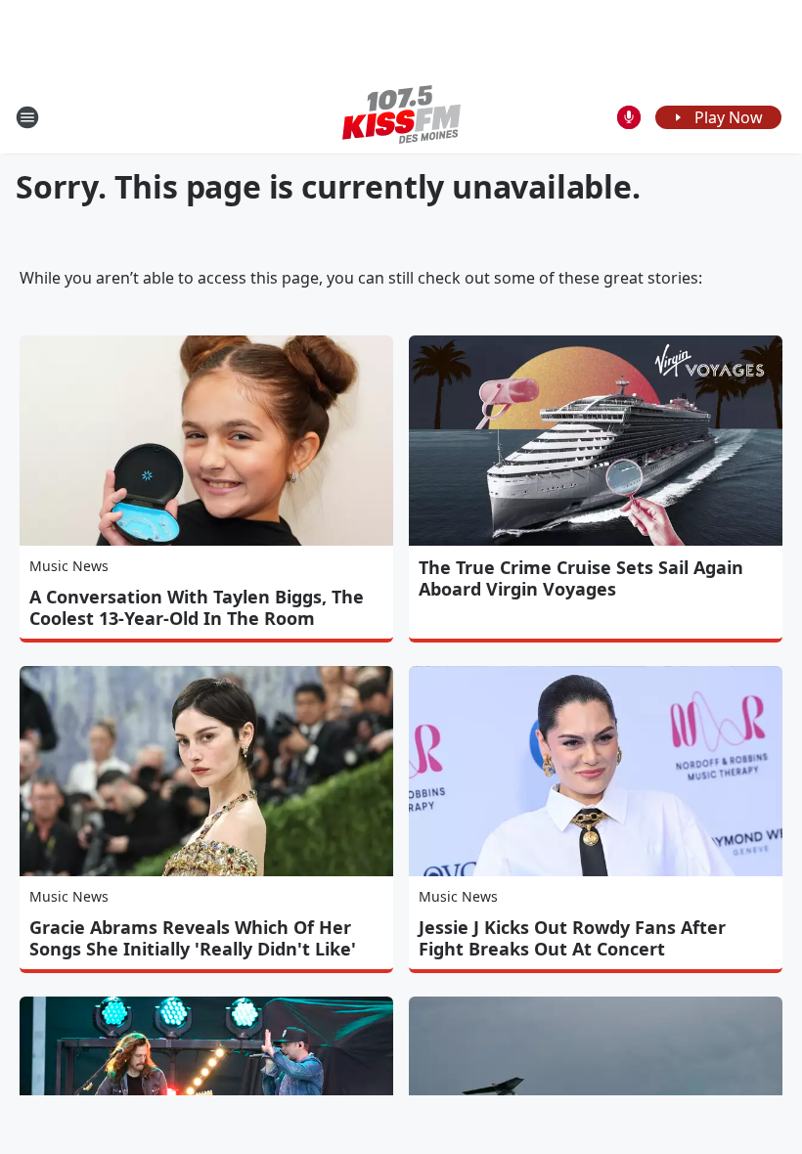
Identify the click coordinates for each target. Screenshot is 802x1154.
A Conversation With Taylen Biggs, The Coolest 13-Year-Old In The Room (196, 607)
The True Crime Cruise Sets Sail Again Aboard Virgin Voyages (581, 577)
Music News (69, 565)
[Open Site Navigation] (27, 117)
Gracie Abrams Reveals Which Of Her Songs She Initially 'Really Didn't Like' (192, 937)
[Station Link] (401, 117)
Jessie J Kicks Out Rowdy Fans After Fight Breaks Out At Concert (572, 937)
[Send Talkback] (629, 117)
